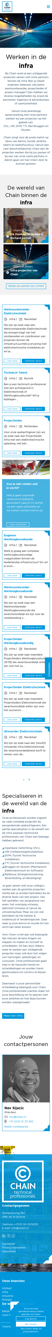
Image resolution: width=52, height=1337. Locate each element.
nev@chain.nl (17, 1117)
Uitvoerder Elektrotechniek (23, 731)
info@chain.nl (20, 1228)
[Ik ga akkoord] (48, 1319)
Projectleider (13, 420)
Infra (5, 1292)
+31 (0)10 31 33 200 (21, 1121)
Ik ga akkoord (31, 1319)
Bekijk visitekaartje (16, 1127)
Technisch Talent (15, 372)
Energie (7, 1300)
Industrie (8, 1296)
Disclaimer (8, 1244)
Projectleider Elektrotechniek (24, 687)
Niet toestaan (31, 1324)
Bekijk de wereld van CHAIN (26, 286)
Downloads (9, 1251)
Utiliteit (7, 1288)
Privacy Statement (14, 1248)
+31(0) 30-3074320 (26, 1224)
